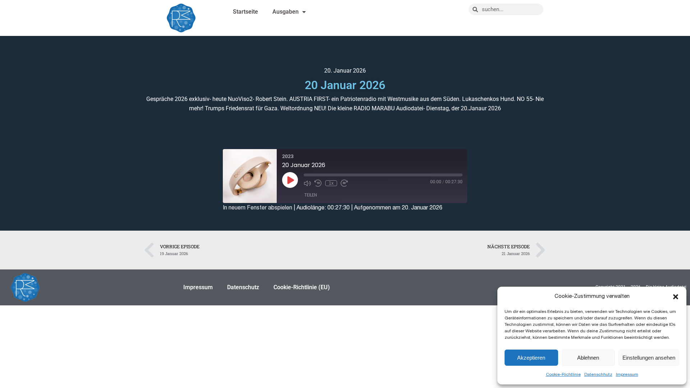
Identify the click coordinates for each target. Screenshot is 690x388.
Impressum (627, 374)
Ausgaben (285, 11)
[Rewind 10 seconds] (318, 183)
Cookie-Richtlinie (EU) (301, 287)
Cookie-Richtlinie (563, 374)
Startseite (245, 11)
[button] (675, 296)
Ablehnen (588, 358)
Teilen (310, 195)
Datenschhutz (598, 374)
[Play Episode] (290, 180)
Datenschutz (243, 287)
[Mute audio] (307, 183)
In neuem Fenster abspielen (257, 208)
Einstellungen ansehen (648, 358)
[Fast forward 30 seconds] (344, 183)
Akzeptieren (531, 358)
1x (331, 183)
